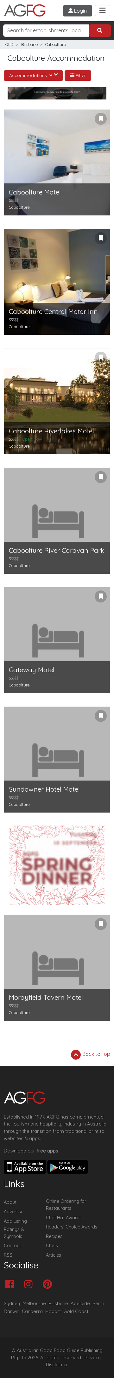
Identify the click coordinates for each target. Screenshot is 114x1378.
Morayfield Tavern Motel (46, 997)
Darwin (11, 1311)
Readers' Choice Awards (71, 1227)
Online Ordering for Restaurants (66, 1204)
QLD (9, 44)
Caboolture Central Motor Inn (53, 311)
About (10, 1202)
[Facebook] (11, 1284)
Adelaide (80, 1303)
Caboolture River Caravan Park (56, 550)
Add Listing (15, 1221)
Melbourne (34, 1303)
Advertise (13, 1212)
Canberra (32, 1311)
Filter (80, 75)
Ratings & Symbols (14, 1233)
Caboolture (55, 44)
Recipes (54, 1236)
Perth (98, 1303)
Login (80, 11)
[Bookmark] (101, 119)
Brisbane (29, 44)
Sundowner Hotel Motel (44, 789)
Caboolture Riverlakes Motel (51, 431)
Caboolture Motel (35, 192)
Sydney (12, 1303)
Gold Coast (75, 1311)
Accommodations (28, 75)
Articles (53, 1255)
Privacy (93, 1358)
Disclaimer (57, 1365)
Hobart (53, 1311)
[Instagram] (29, 1284)
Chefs (52, 1245)
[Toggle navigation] (102, 10)
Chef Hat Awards (64, 1218)
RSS (8, 1255)
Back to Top (95, 1054)
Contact (12, 1245)
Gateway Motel (31, 669)
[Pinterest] (49, 1284)
